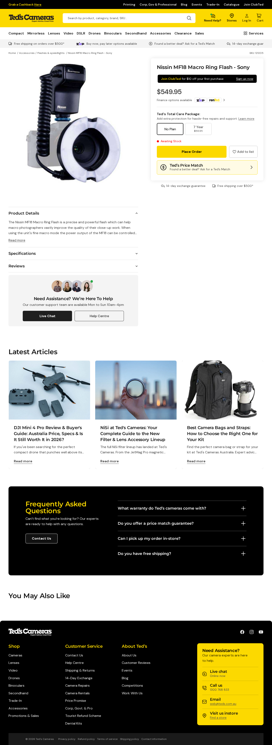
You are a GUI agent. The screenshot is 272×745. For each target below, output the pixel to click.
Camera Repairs (77, 685)
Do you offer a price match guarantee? (156, 523)
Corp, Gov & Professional (158, 4)
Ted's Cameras (45, 739)
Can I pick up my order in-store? (149, 538)
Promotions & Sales (23, 715)
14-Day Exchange (78, 678)
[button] (243, 152)
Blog (184, 4)
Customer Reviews (136, 662)
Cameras (15, 655)
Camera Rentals (77, 693)
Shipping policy (129, 739)
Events (197, 4)
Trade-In (213, 4)
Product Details (23, 213)
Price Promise (75, 700)
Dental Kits (73, 723)
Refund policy (86, 739)
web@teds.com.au (223, 704)
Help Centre (99, 316)
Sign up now (244, 79)
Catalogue (231, 4)
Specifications (22, 253)
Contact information (154, 739)
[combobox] (129, 18)
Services (256, 33)
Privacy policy (66, 739)
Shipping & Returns (80, 670)
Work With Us (132, 693)
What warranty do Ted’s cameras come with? (162, 508)
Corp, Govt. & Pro (79, 708)
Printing (129, 4)
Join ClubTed (254, 4)
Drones (95, 33)
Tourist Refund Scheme (83, 715)
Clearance (183, 33)
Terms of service (107, 739)
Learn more (246, 118)
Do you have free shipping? (144, 553)
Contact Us (41, 538)
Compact (16, 33)
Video (68, 33)
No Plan (170, 129)
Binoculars (113, 33)
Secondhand (136, 33)
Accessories (160, 33)
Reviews (16, 266)
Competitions (132, 685)
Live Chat (47, 316)
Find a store (218, 717)
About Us (129, 655)
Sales (199, 33)
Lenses (54, 33)
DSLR (81, 33)
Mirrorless (36, 33)
